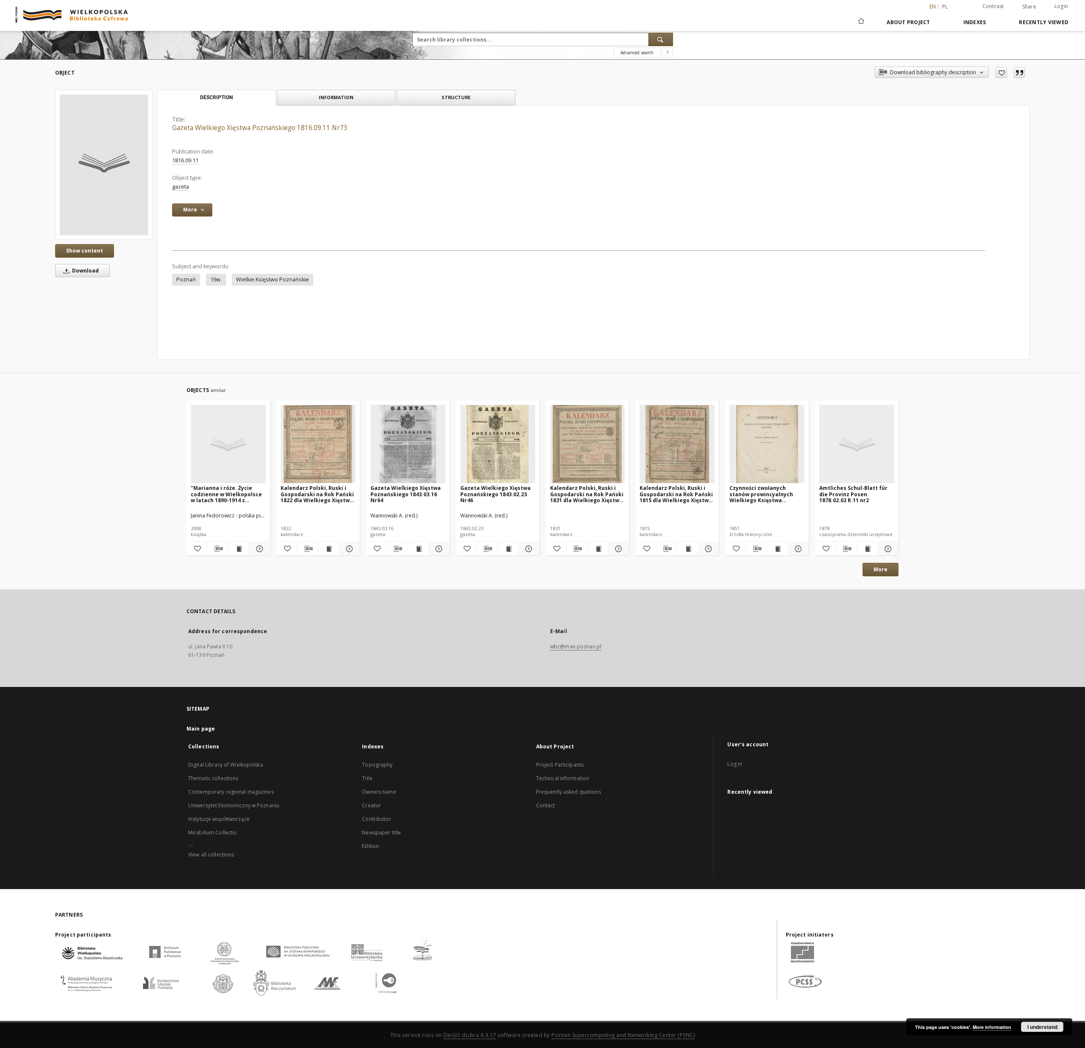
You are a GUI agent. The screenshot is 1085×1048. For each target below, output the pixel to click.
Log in (734, 763)
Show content (84, 250)
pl (945, 6)
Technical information (563, 778)
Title (367, 778)
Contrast (993, 6)
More (880, 569)
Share (1029, 6)
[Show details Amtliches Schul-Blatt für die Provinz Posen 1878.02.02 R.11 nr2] (887, 548)
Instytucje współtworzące (219, 819)
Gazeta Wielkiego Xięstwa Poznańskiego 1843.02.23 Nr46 (495, 493)
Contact (545, 805)
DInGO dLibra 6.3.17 (469, 1035)
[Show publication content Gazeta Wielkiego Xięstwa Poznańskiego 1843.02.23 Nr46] (508, 548)
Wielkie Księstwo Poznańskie (272, 279)
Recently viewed (1043, 22)
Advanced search (637, 53)
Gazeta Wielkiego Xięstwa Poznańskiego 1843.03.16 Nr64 (405, 493)
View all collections (211, 854)
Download (85, 270)
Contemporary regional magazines (231, 791)
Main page (200, 728)
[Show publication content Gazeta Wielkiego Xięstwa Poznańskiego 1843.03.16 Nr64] (418, 548)
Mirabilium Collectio (212, 832)
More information (992, 1027)
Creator (371, 805)
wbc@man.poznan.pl (575, 646)
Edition (370, 846)
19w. (216, 279)
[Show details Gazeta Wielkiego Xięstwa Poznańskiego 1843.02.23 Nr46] (527, 548)
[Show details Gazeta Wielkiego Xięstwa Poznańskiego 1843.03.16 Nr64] (438, 548)
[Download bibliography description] (217, 548)
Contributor (376, 819)
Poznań (186, 279)
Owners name (379, 791)
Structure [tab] (456, 97)
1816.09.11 (185, 160)
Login (1061, 6)
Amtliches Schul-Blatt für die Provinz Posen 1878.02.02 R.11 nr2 (853, 493)
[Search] (660, 39)
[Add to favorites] (1001, 72)
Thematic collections (213, 778)
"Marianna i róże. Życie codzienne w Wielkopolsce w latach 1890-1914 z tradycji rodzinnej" (226, 493)
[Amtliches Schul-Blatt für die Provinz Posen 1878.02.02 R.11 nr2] (857, 444)
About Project (908, 22)
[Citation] (1019, 72)
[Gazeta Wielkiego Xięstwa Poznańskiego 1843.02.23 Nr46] (498, 444)
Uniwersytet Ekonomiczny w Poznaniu (233, 805)
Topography (377, 764)
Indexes (974, 22)
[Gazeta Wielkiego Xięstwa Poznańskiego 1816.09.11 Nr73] (104, 165)
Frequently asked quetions (568, 791)
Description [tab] (216, 97)
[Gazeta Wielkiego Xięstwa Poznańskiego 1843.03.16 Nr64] (408, 444)
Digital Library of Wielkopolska (225, 764)
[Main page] (860, 22)
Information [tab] (336, 97)
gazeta (180, 186)
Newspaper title (381, 832)
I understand (1042, 1027)
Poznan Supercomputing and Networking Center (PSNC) (623, 1035)
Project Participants (560, 764)
